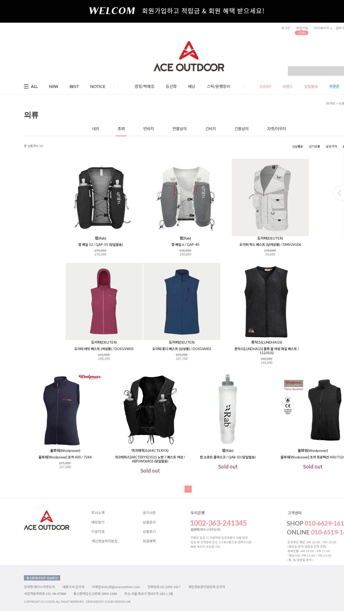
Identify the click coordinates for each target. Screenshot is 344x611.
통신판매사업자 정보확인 (42, 578)
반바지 (148, 128)
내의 (95, 128)
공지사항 (149, 513)
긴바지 (210, 128)
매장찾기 (98, 522)
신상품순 (297, 146)
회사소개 (98, 513)
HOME (330, 103)
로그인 (285, 28)
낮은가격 (331, 146)
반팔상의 (180, 128)
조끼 (121, 128)
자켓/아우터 (276, 128)
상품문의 (149, 522)
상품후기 (149, 531)
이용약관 (98, 531)
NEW (53, 86)
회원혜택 (149, 541)
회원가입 (302, 28)
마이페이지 (322, 28)
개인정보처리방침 (104, 541)
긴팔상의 (241, 128)
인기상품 (314, 146)
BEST (74, 86)
